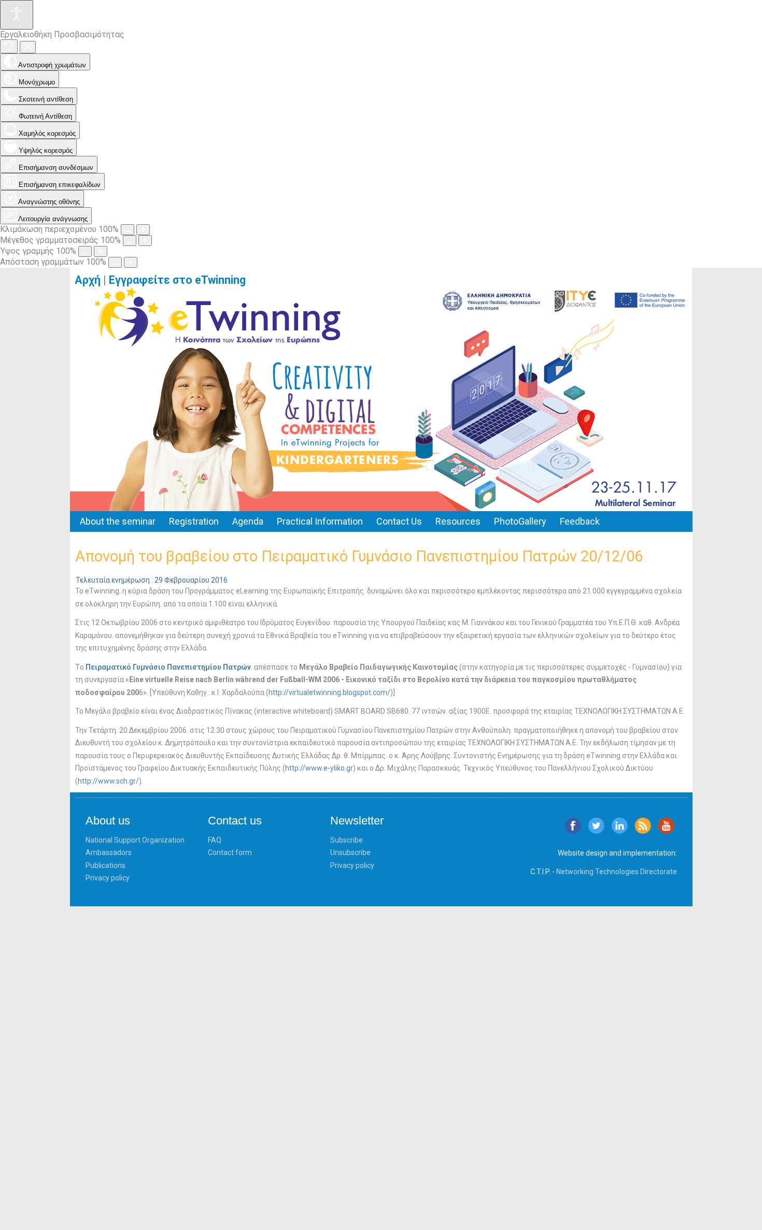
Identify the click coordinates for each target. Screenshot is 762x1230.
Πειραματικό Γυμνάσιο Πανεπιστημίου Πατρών (168, 667)
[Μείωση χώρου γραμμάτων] (115, 262)
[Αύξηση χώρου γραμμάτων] (130, 262)
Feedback (580, 521)
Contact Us (399, 521)
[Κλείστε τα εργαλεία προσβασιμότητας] (28, 47)
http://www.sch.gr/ (108, 781)
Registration (194, 521)
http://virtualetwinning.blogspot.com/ (329, 692)
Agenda (247, 521)
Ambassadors (109, 852)
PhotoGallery (520, 521)
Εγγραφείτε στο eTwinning (181, 279)
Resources (458, 521)
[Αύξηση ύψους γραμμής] (100, 251)
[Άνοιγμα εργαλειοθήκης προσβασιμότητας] (16, 15)
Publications (105, 865)
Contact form (230, 852)
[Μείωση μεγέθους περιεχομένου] (127, 229)
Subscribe (346, 840)
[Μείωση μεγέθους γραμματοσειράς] (129, 240)
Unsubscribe (350, 852)
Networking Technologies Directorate (616, 871)
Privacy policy (108, 878)
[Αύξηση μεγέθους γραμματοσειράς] (145, 240)
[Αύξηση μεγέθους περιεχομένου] (143, 229)
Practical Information (320, 521)
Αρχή (88, 279)
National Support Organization (135, 840)
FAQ (214, 840)
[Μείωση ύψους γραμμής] (85, 251)
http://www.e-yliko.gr (319, 768)
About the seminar (118, 521)
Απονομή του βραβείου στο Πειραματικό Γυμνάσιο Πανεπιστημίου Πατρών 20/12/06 (359, 556)
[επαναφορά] (9, 46)
